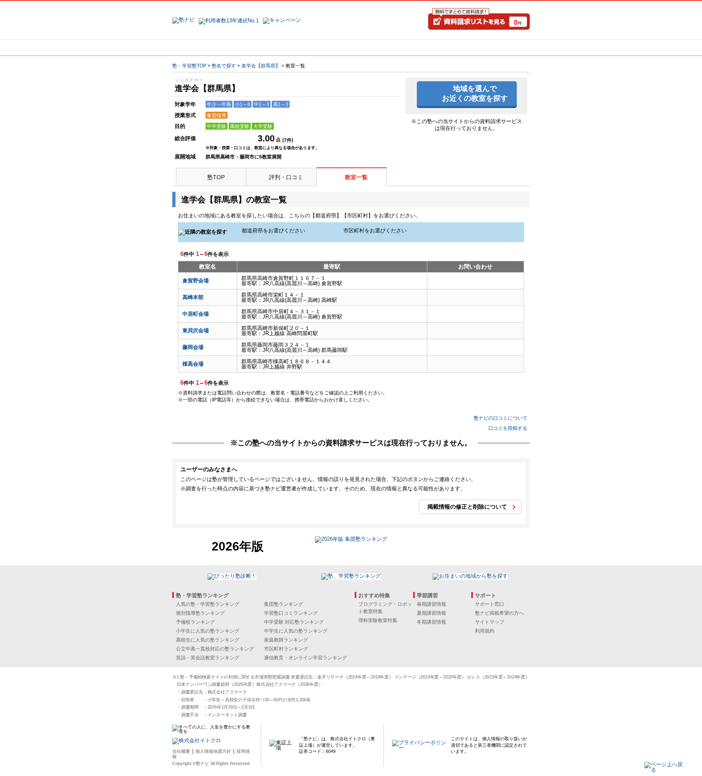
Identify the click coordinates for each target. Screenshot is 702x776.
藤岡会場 (193, 347)
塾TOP (216, 177)
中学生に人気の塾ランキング (295, 631)
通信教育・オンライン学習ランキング (305, 658)
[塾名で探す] (261, 47)
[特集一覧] (439, 47)
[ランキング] (320, 47)
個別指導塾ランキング (200, 613)
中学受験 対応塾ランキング (294, 622)
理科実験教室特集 (377, 620)
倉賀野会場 (195, 280)
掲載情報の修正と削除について (467, 506)
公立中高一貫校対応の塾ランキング (215, 649)
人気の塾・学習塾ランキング (207, 604)
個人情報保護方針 (213, 751)
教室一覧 (356, 177)
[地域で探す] (202, 47)
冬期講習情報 (431, 622)
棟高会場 (193, 364)
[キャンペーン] (499, 47)
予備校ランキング (195, 622)
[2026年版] (351, 540)
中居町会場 (195, 314)
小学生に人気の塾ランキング (207, 631)
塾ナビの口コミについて (500, 418)
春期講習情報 (431, 604)
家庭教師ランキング (286, 640)
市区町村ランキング (286, 649)
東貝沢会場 (195, 330)
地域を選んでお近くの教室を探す (475, 93)
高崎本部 (193, 297)
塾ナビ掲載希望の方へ (499, 613)
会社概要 (181, 751)
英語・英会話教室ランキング (207, 658)
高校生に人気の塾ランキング (207, 640)
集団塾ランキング (283, 604)
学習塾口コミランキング (291, 613)
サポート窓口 (489, 604)
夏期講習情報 (431, 613)
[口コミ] (380, 47)
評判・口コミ (286, 177)
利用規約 (484, 631)
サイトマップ (489, 622)
